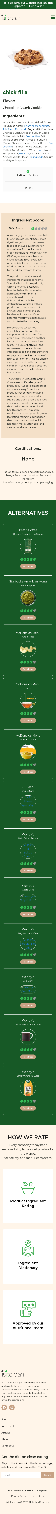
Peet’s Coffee (28, 530)
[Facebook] (4, 1407)
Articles (5, 1432)
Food (4, 1419)
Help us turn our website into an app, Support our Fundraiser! (28, 4)
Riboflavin (8, 129)
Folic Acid (20, 129)
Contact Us (8, 1445)
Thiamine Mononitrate (36, 126)
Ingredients (8, 1426)
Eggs (40, 150)
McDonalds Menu (28, 633)
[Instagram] (12, 1407)
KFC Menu (28, 787)
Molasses (24, 153)
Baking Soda (36, 157)
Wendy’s (28, 834)
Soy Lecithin (33, 136)
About (5, 1439)
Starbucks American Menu (28, 581)
